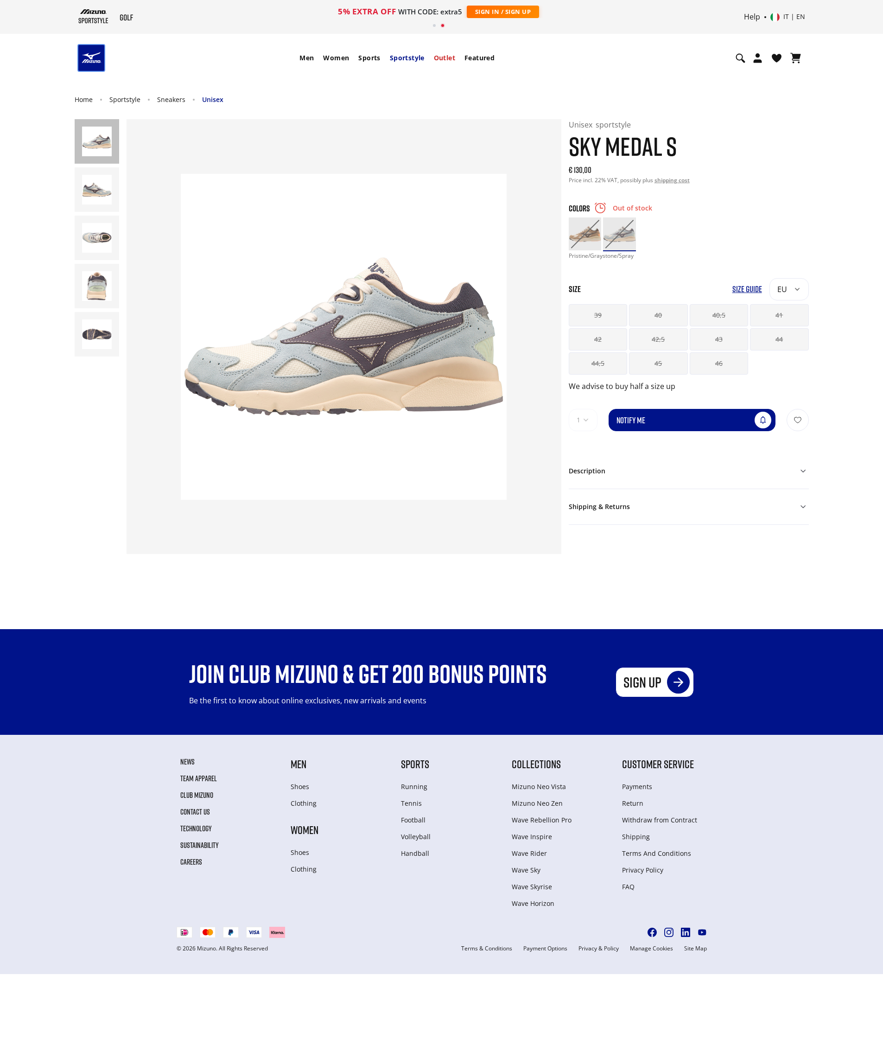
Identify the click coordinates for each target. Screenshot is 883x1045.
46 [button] (719, 363)
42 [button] (598, 339)
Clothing (304, 803)
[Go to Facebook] (652, 932)
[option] (585, 233)
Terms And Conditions (656, 853)
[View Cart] (795, 58)
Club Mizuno (196, 795)
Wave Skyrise (532, 886)
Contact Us (195, 811)
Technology (196, 828)
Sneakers (171, 99)
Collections (536, 764)
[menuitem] (306, 58)
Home (84, 99)
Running (414, 786)
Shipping (636, 836)
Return (632, 803)
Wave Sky (526, 870)
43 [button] (719, 339)
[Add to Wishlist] (798, 420)
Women (336, 57)
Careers (191, 862)
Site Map (695, 948)
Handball (415, 853)
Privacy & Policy (598, 948)
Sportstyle (407, 57)
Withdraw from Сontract (659, 820)
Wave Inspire (532, 836)
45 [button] (658, 363)
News (187, 761)
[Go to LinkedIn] (685, 932)
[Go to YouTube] (702, 932)
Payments (637, 786)
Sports (369, 57)
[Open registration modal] (757, 58)
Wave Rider (529, 853)
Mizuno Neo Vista (539, 786)
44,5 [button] (597, 363)
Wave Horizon (533, 903)
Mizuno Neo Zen (537, 803)
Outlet (444, 57)
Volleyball (416, 836)
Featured (479, 57)
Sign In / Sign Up (503, 11)
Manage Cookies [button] (651, 948)
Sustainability (199, 845)
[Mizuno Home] (93, 16)
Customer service (658, 764)
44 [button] (779, 339)
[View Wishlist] (776, 58)
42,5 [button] (658, 339)
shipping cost (672, 180)
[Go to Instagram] (668, 932)
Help (752, 17)
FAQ (628, 886)
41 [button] (779, 315)
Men (306, 57)
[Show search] (740, 58)
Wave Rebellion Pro (542, 820)
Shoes (300, 786)
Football (413, 820)
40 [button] (658, 315)
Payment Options (545, 948)
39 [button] (598, 315)
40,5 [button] (718, 315)
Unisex (212, 99)
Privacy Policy (642, 870)
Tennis (411, 803)
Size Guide (747, 289)
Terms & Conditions (486, 948)
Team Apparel (198, 778)
